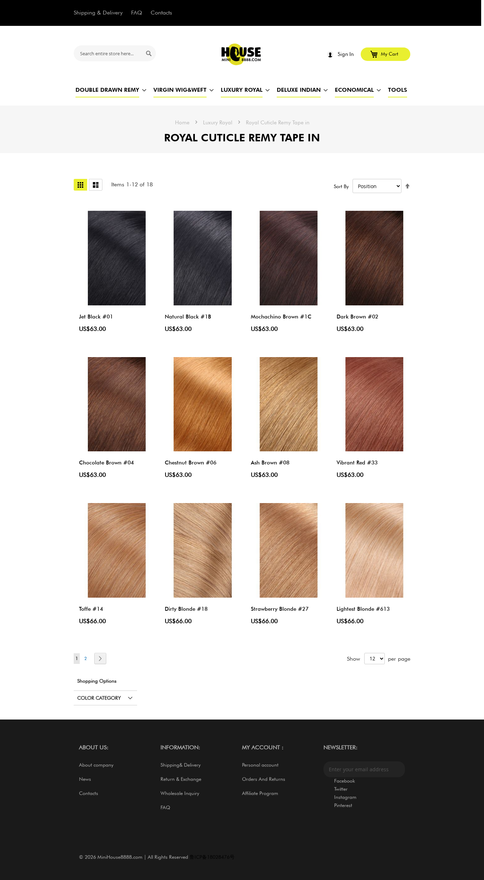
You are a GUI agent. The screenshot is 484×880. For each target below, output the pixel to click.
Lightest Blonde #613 (363, 609)
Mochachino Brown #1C (281, 317)
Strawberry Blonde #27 (280, 609)
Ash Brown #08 (270, 462)
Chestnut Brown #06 (190, 462)
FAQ (136, 12)
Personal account (260, 765)
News (85, 779)
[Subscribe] (398, 769)
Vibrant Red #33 (357, 462)
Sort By (341, 186)
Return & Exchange (181, 779)
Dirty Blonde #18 (186, 609)
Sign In (346, 54)
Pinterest (343, 805)
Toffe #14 (91, 609)
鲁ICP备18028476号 (212, 857)
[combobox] (115, 53)
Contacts (161, 12)
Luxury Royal (218, 122)
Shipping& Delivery (181, 765)
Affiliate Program (260, 793)
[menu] (242, 90)
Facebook (344, 781)
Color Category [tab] (99, 698)
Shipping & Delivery (98, 12)
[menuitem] (107, 90)
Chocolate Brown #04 (106, 462)
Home (183, 122)
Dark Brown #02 (357, 317)
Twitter (341, 789)
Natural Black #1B (188, 317)
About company (96, 765)
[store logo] (241, 54)
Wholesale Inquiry (180, 793)
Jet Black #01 (96, 317)
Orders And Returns (263, 779)
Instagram (345, 797)
